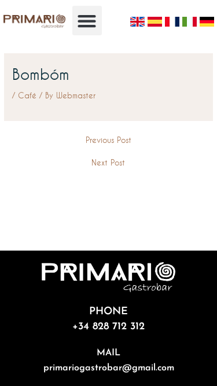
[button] (87, 20)
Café (27, 95)
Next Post (108, 163)
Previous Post (108, 140)
